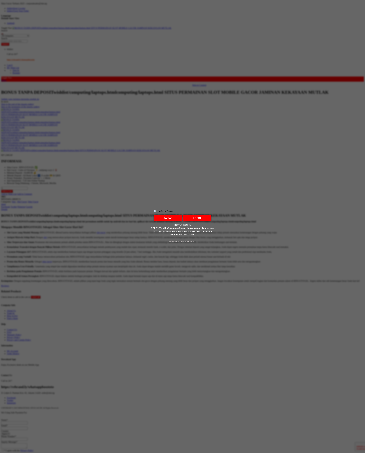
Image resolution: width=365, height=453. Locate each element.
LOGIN (197, 218)
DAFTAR (168, 218)
